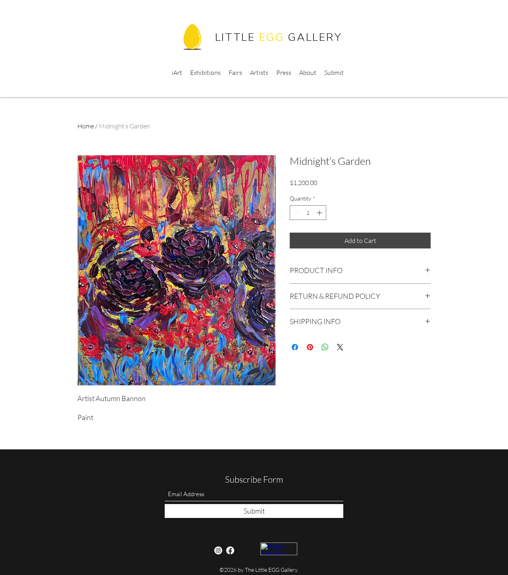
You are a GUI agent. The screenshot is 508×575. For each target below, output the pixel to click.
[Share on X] (340, 347)
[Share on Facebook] (295, 347)
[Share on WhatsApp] (325, 347)
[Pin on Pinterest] (310, 347)
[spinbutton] (308, 213)
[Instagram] (218, 550)
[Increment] (320, 213)
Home (85, 126)
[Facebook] (230, 550)
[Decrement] (296, 213)
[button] (380, 72)
